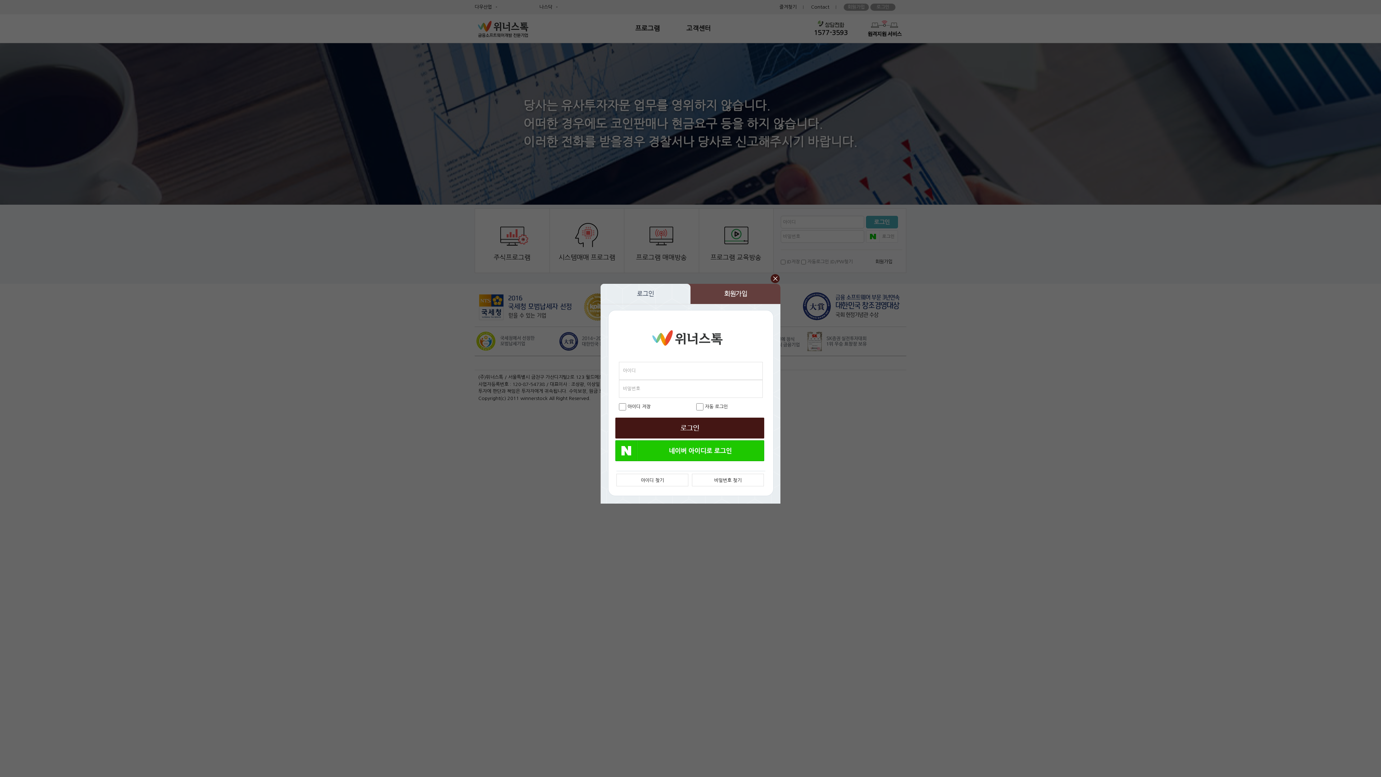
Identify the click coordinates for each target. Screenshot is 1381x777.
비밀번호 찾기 (728, 480)
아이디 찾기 (652, 480)
